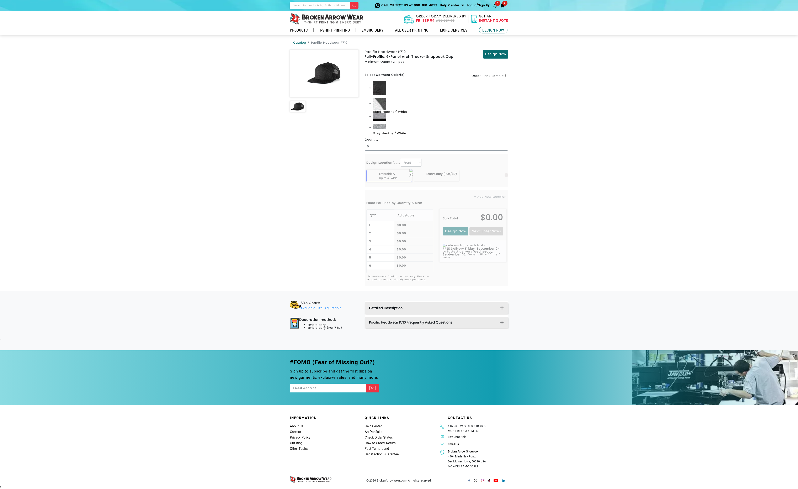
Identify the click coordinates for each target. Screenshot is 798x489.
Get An (493, 19)
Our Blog (296, 443)
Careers (295, 432)
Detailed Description (386, 308)
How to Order (374, 443)
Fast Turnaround (377, 449)
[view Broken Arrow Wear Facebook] (469, 480)
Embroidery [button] (373, 30)
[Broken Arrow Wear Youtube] (496, 480)
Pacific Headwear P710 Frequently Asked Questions (410, 322)
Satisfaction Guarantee (382, 454)
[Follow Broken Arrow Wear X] (475, 480)
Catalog (299, 42)
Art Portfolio (373, 432)
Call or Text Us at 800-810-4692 (408, 5)
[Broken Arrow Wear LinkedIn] (503, 480)
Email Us (453, 444)
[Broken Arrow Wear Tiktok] (489, 480)
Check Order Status (379, 437)
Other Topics (299, 449)
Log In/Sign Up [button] (478, 5)
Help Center (373, 426)
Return (391, 443)
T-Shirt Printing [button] (334, 30)
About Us (296, 426)
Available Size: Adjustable (321, 308)
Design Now (493, 30)
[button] (495, 5)
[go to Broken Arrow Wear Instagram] (482, 480)
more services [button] (454, 30)
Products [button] (299, 30)
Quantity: (372, 139)
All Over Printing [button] (412, 30)
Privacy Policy (300, 437)
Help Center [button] (450, 5)
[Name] (372, 388)
